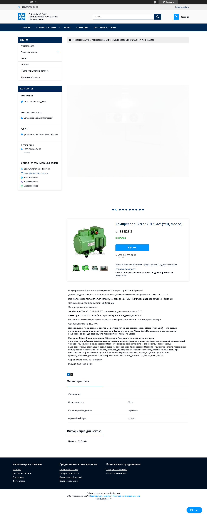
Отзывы (25, 64)
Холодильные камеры (116, 469)
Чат (197, 510)
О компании (18, 477)
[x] (71, 375)
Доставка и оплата (105, 27)
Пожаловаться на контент (100, 496)
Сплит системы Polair (116, 473)
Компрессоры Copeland (71, 477)
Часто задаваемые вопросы (35, 71)
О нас (67, 27)
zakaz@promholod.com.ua (36, 173)
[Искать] (157, 17)
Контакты (82, 27)
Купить (132, 247)
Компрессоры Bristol (69, 473)
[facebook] (68, 375)
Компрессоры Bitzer (101, 40)
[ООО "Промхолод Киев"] (21, 19)
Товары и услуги (46, 27)
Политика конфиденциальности (126, 496)
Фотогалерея (27, 46)
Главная (25, 27)
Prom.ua (116, 493)
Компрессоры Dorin (69, 469)
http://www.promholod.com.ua (37, 169)
